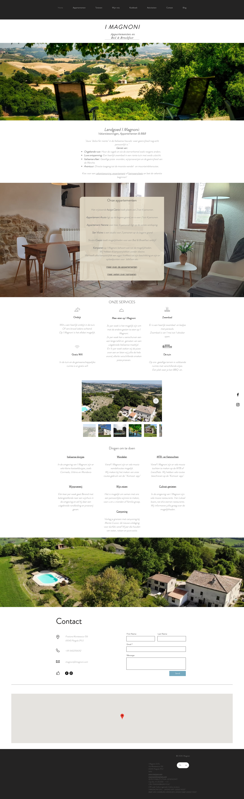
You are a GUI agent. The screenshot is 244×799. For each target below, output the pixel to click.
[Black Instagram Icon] (238, 404)
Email (129, 644)
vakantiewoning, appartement (110, 173)
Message (131, 655)
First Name (131, 634)
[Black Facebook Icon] (238, 394)
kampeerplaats (135, 173)
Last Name (162, 634)
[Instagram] (71, 673)
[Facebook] (66, 673)
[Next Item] (156, 401)
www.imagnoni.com (155, 774)
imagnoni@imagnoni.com (76, 661)
